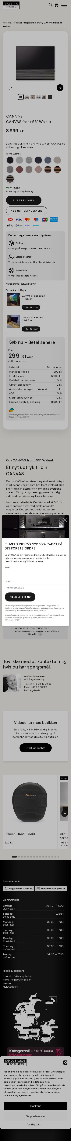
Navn (7, 567)
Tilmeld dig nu (20, 596)
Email (8, 581)
